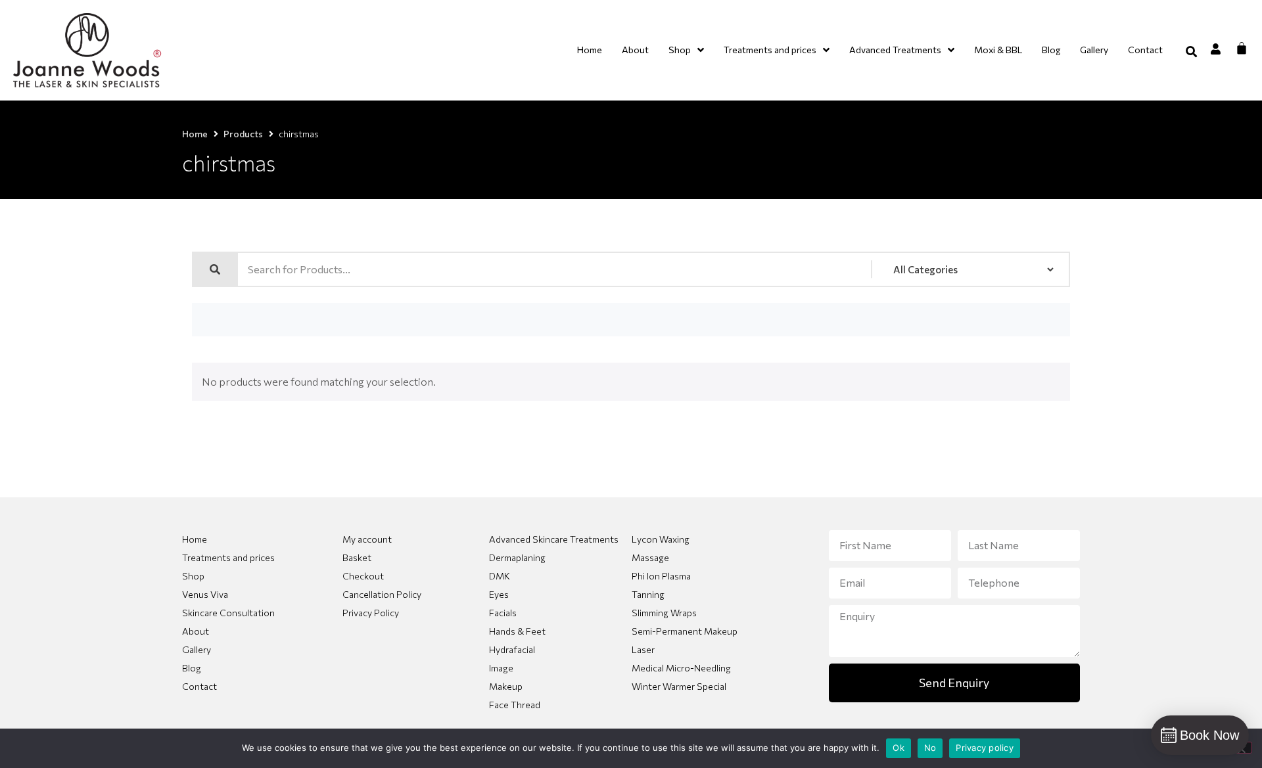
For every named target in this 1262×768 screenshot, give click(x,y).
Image (501, 667)
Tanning (648, 594)
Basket (356, 557)
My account (367, 539)
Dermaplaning (517, 557)
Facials (503, 612)
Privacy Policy (370, 612)
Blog (191, 667)
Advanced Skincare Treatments (554, 539)
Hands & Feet (517, 631)
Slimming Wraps (664, 612)
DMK (499, 575)
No (930, 747)
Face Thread (514, 704)
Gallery (196, 649)
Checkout (363, 575)
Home (195, 133)
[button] (1191, 51)
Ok (898, 747)
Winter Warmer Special (679, 686)
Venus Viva (205, 594)
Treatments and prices (228, 557)
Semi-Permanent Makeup (684, 631)
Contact (199, 686)
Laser (643, 649)
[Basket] (1241, 48)
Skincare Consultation (228, 612)
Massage (650, 557)
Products (243, 133)
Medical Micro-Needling (681, 667)
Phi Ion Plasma (661, 575)
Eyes (499, 594)
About (195, 631)
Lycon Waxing (660, 539)
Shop (193, 575)
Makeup (506, 686)
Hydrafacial (512, 649)
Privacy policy (985, 747)
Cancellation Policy (381, 594)
